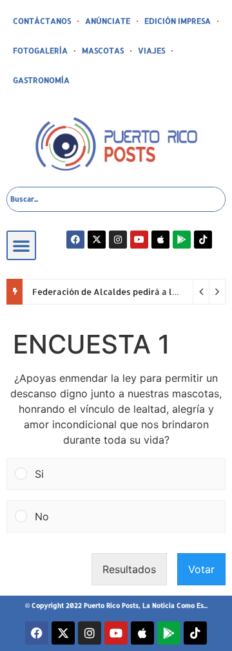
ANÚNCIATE (107, 21)
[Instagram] (118, 240)
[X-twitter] (97, 240)
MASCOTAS (103, 50)
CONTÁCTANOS (42, 21)
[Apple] (160, 240)
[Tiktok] (203, 240)
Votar (201, 569)
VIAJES (151, 50)
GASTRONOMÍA (41, 80)
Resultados (129, 569)
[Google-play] (182, 240)
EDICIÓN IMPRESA (177, 21)
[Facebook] (75, 240)
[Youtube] (139, 240)
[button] (21, 245)
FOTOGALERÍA (40, 50)
